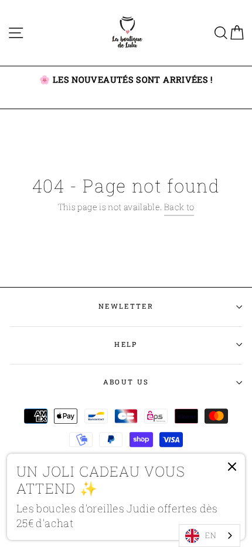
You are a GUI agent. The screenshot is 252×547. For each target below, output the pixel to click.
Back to (179, 206)
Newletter (126, 306)
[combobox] (209, 535)
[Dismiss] (232, 469)
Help (125, 344)
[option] (126, 79)
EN (210, 535)
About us (126, 381)
